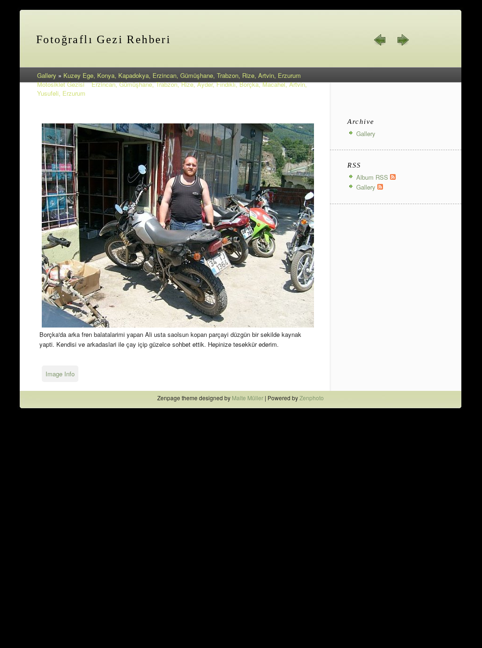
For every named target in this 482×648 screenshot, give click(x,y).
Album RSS (373, 177)
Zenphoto (311, 398)
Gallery (46, 75)
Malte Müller (247, 398)
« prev (380, 39)
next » (402, 39)
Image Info (60, 373)
